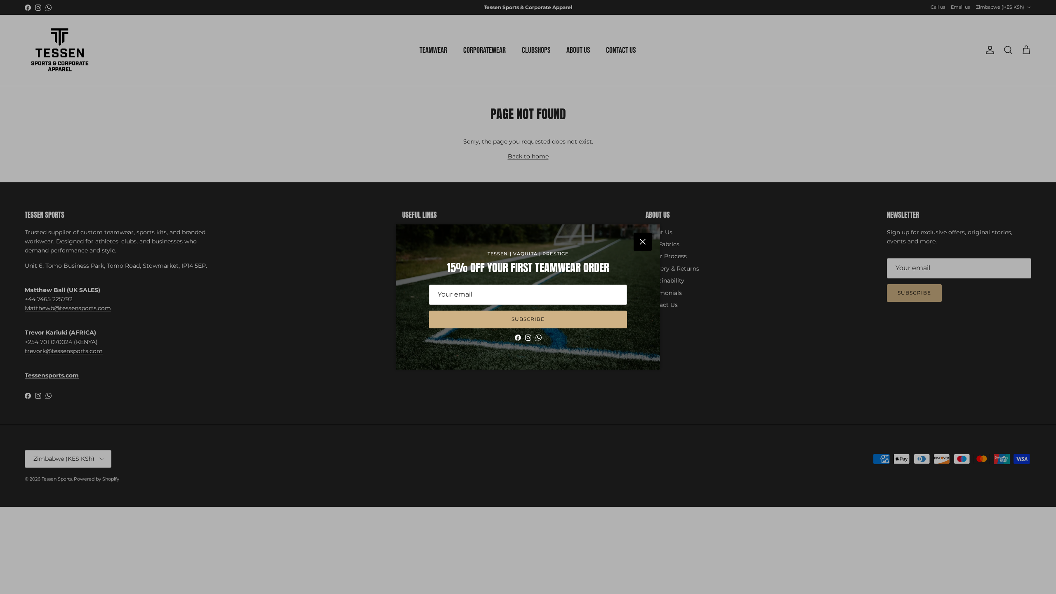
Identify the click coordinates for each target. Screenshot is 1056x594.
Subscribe (528, 319)
